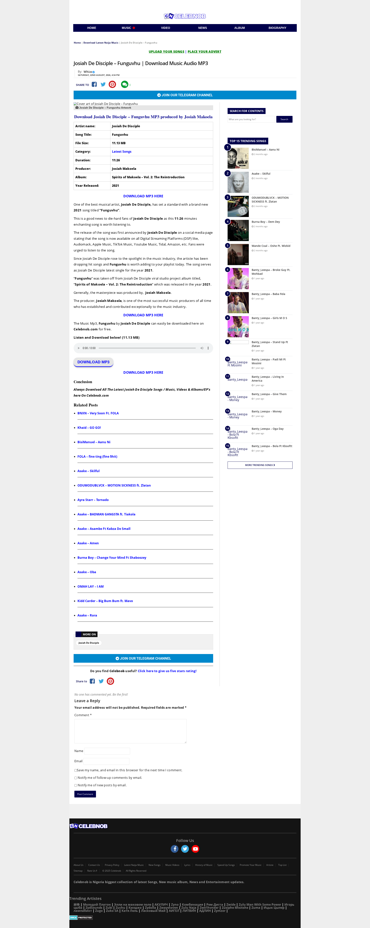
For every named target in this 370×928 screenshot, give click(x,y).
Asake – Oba (86, 572)
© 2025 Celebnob (111, 870)
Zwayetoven (168, 907)
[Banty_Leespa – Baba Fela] (238, 302)
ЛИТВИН (189, 911)
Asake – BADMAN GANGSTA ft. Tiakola (106, 514)
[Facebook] (94, 84)
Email (78, 761)
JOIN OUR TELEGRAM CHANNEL (187, 95)
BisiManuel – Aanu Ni (93, 442)
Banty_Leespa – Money (267, 411)
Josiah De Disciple (89, 642)
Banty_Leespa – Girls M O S (269, 318)
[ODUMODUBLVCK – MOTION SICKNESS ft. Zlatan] (238, 206)
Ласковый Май (153, 911)
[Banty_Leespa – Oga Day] (238, 434)
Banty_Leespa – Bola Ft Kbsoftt (272, 446)
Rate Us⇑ (92, 870)
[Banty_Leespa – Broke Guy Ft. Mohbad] (238, 278)
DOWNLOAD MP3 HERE (143, 196)
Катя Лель (130, 911)
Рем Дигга (214, 904)
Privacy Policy (112, 865)
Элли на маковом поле (132, 904)
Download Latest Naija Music (100, 42)
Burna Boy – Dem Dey (266, 222)
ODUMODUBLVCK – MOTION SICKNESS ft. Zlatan (114, 485)
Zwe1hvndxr (209, 907)
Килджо (135, 907)
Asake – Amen (88, 543)
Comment (83, 715)
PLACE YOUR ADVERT (204, 51)
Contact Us (94, 865)
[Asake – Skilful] (238, 182)
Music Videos (172, 865)
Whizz (88, 72)
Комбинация (192, 904)
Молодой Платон (97, 904)
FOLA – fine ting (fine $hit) (97, 456)
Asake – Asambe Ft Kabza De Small (103, 529)
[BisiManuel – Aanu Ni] (238, 158)
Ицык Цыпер (274, 907)
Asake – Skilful (88, 471)
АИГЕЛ (174, 911)
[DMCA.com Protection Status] (185, 917)
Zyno (175, 904)
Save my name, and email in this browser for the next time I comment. (129, 770)
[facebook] (174, 849)
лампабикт (83, 911)
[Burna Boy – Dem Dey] (238, 230)
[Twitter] (103, 84)
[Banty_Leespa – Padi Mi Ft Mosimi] (238, 365)
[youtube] (195, 849)
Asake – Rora (87, 615)
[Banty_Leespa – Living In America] (238, 382)
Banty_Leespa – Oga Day (268, 428)
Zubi (109, 907)
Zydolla (150, 907)
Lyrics (187, 865)
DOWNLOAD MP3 (93, 362)
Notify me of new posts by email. (102, 785)
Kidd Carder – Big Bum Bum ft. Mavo (105, 601)
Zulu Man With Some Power (260, 904)
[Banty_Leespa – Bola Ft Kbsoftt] (238, 451)
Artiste (269, 865)
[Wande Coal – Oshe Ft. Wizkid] (238, 254)
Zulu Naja (188, 907)
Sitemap (78, 870)
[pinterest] (112, 84)
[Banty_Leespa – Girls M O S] (238, 326)
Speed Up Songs (226, 865)
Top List (282, 865)
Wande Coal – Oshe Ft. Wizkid (271, 246)
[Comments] (124, 84)
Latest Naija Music (134, 865)
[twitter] (185, 849)
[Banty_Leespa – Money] (238, 417)
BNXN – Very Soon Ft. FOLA (98, 413)
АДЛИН (205, 911)
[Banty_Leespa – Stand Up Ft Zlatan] (238, 347)
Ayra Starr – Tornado (93, 500)
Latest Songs (121, 151)
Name (78, 751)
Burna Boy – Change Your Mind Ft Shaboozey (111, 557)
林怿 (77, 904)
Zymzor (219, 911)
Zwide (230, 904)
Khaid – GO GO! (89, 427)
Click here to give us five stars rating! (167, 671)
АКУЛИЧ (161, 904)
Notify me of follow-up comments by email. (110, 778)
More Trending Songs (259, 465)
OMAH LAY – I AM (90, 586)
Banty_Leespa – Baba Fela (268, 294)
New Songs (155, 865)
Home (77, 42)
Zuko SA (112, 911)
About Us (78, 865)
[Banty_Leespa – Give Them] (238, 399)
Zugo (99, 911)
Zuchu (120, 907)
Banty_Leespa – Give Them (269, 394)
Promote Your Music (251, 865)
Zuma (255, 907)
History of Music (204, 865)
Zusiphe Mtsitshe (235, 907)
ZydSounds (94, 907)
